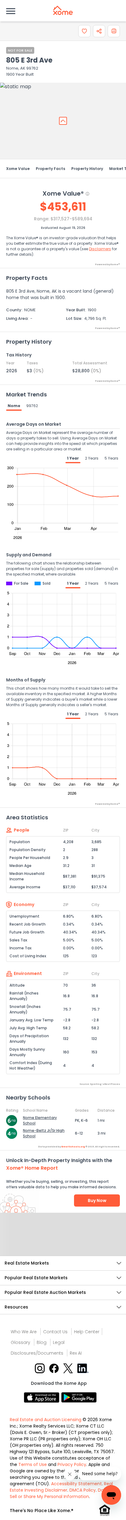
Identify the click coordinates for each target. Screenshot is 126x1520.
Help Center (86, 1332)
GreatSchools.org (73, 1146)
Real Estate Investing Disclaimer (61, 1487)
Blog (41, 1342)
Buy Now (97, 1200)
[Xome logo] (63, 10)
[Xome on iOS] (42, 1397)
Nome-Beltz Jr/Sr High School (44, 1133)
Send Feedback (63, 1240)
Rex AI (76, 1353)
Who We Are (24, 1332)
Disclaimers (100, 248)
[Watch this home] (84, 31)
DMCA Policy (82, 1490)
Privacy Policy (71, 1464)
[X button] (68, 1368)
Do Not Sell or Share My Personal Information (61, 1493)
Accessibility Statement (76, 1484)
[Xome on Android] (79, 1397)
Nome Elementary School (40, 1120)
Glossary (20, 1342)
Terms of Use (32, 1464)
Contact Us (55, 1332)
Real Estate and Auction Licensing (45, 1420)
